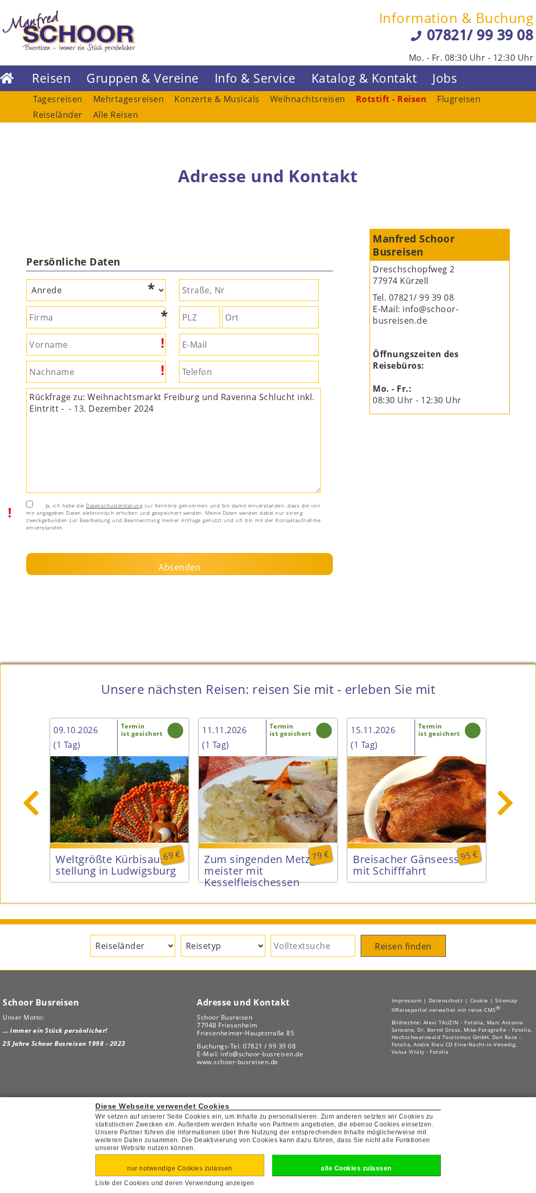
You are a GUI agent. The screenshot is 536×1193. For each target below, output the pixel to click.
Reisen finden (403, 946)
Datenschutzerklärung (114, 505)
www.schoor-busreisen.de (237, 1061)
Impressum (407, 1000)
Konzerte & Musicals (217, 99)
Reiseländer (58, 114)
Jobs (444, 78)
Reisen (51, 78)
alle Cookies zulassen (356, 1168)
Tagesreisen (58, 99)
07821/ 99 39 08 (480, 34)
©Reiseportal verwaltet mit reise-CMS (446, 1009)
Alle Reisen (116, 114)
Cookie (479, 1000)
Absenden (179, 567)
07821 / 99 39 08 (269, 1046)
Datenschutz (446, 1000)
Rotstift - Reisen (391, 99)
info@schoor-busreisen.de (416, 314)
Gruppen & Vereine (142, 78)
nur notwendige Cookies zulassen (179, 1168)
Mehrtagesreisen (128, 99)
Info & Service (255, 78)
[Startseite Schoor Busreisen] (69, 49)
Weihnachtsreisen (307, 99)
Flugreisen (459, 99)
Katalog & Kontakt (364, 78)
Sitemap (506, 1000)
